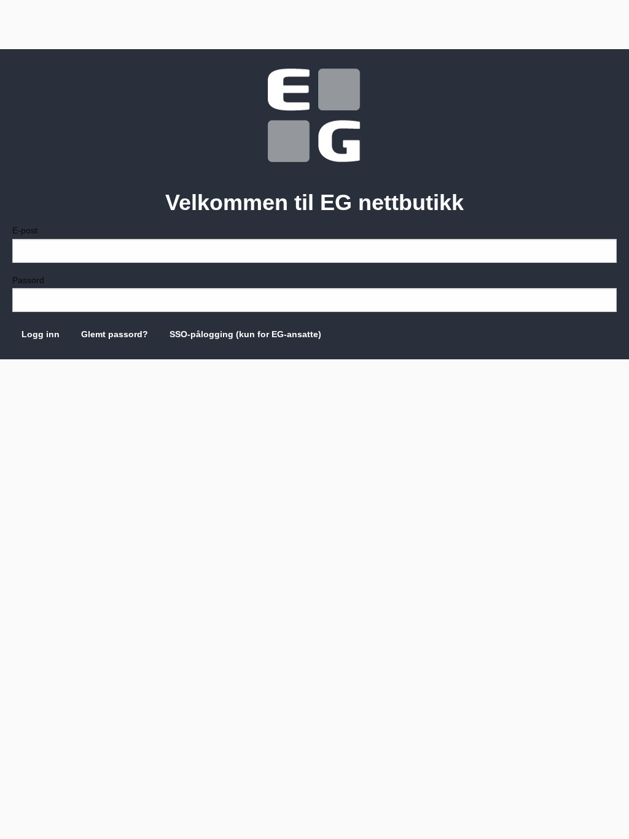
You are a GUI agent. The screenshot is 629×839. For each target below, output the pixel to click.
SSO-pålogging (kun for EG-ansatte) (245, 334)
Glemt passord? (114, 334)
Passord (28, 280)
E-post (24, 230)
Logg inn (40, 334)
